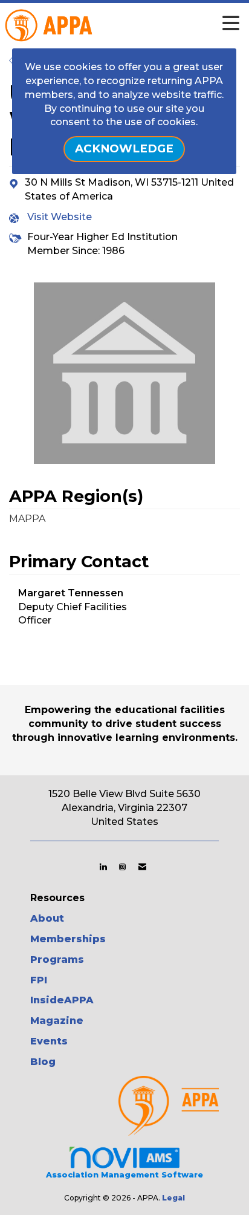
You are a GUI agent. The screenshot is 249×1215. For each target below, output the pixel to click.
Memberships (68, 939)
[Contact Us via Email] (142, 866)
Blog (43, 1061)
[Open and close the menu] (143, 23)
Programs (57, 959)
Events (49, 1041)
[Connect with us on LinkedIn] (103, 866)
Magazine (56, 1020)
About (47, 918)
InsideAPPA (62, 1000)
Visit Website (59, 217)
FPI (38, 980)
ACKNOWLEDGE (124, 148)
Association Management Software (124, 1174)
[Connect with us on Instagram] (122, 866)
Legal (173, 1197)
